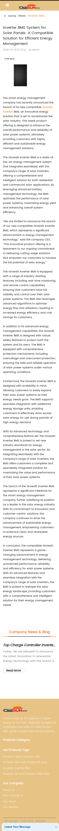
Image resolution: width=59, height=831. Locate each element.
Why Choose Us (13, 795)
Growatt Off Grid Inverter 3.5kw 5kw (26, 774)
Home (12, 16)
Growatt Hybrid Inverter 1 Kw (21, 757)
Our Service (10, 807)
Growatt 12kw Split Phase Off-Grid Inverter (25, 762)
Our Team (9, 801)
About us (9, 790)
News (22, 16)
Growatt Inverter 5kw (16, 768)
